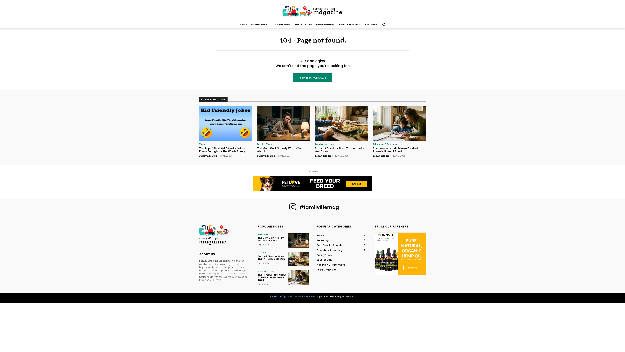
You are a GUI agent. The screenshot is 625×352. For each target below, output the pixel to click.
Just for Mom (264, 144)
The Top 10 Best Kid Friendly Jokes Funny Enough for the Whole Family (222, 149)
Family (203, 144)
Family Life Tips (208, 155)
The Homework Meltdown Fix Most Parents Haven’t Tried (395, 149)
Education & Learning (385, 144)
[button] (384, 24)
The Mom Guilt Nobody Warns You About (279, 149)
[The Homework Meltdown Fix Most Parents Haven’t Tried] (399, 123)
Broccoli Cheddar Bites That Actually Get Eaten (339, 149)
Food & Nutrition (324, 144)
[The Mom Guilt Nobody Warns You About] (283, 123)
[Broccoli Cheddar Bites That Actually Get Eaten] (341, 123)
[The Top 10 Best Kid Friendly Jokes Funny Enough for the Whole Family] (225, 123)
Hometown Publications (302, 296)
